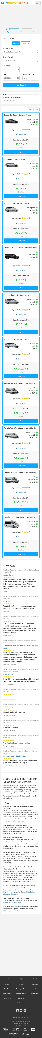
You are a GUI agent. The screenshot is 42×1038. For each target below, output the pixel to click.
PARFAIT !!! (7, 602)
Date (4, 74)
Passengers (7, 66)
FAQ (35, 989)
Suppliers (7, 989)
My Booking (35, 993)
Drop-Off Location (8, 57)
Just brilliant (8, 575)
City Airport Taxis (23, 1017)
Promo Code (7, 998)
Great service (8, 675)
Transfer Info (21, 135)
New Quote (20, 85)
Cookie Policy (21, 993)
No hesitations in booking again (15, 756)
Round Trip (25, 43)
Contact (35, 984)
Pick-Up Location (8, 48)
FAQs (5, 911)
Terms (21, 984)
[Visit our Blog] (25, 1011)
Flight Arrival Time (28, 74)
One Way (16, 43)
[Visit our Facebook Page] (17, 1011)
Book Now (21, 152)
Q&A (30, 109)
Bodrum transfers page (13, 902)
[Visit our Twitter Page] (21, 1011)
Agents (7, 984)
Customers (7, 993)
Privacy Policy (21, 989)
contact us (16, 911)
